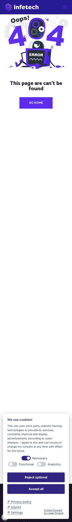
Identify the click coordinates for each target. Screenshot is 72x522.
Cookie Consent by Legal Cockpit (54, 512)
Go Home (36, 102)
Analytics (54, 464)
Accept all (36, 489)
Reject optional (36, 477)
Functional (26, 464)
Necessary (39, 458)
